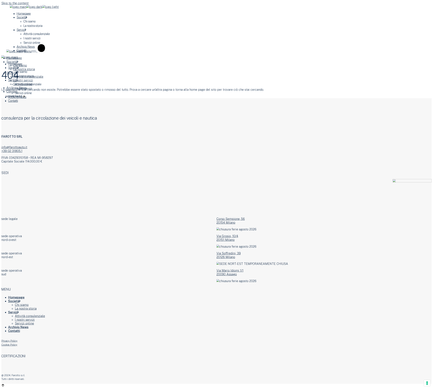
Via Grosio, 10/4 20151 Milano (227, 238)
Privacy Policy (9, 340)
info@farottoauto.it (14, 147)
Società (13, 301)
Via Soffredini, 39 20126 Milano (228, 255)
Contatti (14, 331)
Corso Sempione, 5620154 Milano (230, 220)
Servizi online (24, 323)
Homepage (16, 297)
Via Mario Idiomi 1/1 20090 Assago (229, 272)
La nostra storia (26, 308)
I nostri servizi (25, 319)
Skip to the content (15, 3)
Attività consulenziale (30, 316)
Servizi (13, 312)
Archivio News (18, 327)
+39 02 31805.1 (11, 151)
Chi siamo (22, 305)
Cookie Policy (9, 344)
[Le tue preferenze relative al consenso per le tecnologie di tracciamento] (427, 383)
